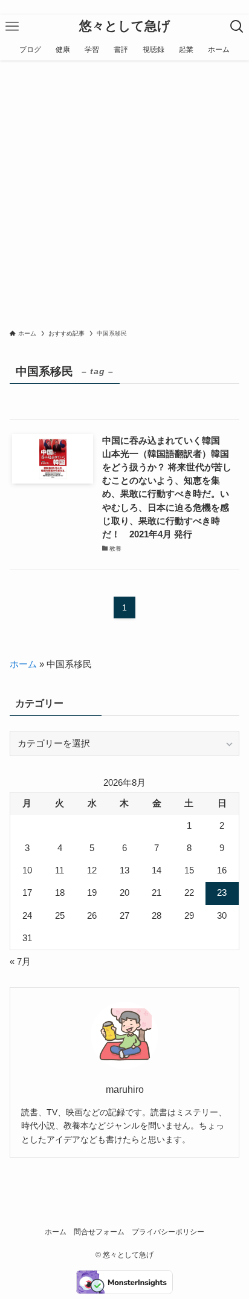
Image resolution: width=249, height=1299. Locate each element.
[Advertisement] (124, 191)
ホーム (23, 664)
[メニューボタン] (12, 27)
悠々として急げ (124, 26)
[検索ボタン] (237, 27)
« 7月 (20, 962)
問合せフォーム (99, 1232)
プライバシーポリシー (168, 1232)
